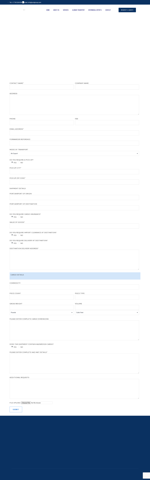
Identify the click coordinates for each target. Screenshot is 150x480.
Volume (78, 304)
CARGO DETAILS (17, 275)
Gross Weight (16, 304)
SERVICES (66, 10)
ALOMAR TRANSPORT (78, 10)
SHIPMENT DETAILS (18, 188)
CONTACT (108, 10)
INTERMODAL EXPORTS (95, 10)
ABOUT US (56, 10)
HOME (48, 10)
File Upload (15, 403)
